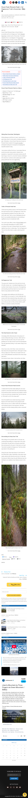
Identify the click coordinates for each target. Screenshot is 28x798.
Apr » (15, 760)
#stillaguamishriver (16, 662)
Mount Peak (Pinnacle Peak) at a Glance (11, 74)
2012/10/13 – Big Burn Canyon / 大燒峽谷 (9, 633)
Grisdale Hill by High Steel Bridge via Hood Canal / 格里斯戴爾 (15, 609)
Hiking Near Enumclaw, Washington (10, 76)
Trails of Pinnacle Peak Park (9, 77)
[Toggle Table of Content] (18, 72)
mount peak (22, 15)
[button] (22, 2)
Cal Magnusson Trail (7, 79)
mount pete (4, 16)
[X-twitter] (16, 2)
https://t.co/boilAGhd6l (8, 659)
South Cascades (19, 143)
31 (17, 757)
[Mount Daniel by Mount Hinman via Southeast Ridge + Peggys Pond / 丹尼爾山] (3, 621)
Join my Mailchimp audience (14, 595)
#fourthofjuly (5, 660)
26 (24, 755)
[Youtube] (10, 2)
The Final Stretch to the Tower (9, 81)
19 (24, 753)
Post (10, 556)
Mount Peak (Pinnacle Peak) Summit (11, 83)
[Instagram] (13, 2)
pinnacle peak (10, 16)
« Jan (13, 760)
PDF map (18, 91)
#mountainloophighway (12, 660)
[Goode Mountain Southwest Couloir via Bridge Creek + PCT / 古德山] (3, 628)
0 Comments (13, 611)
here (19, 67)
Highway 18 (11, 15)
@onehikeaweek (16, 659)
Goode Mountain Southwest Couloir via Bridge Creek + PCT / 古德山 (16, 627)
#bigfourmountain (22, 659)
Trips (6, 25)
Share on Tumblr (6, 558)
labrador (16, 15)
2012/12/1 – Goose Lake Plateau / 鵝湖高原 (9, 615)
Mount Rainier (20, 223)
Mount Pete (20, 38)
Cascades (6, 15)
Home (2, 25)
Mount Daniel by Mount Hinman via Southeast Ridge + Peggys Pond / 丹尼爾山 (16, 621)
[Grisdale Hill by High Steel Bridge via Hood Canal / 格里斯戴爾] (3, 610)
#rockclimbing (18, 660)
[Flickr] (19, 2)
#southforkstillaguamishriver (8, 662)
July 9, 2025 (18, 665)
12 (24, 751)
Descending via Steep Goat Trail (10, 84)
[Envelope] (20, 787)
